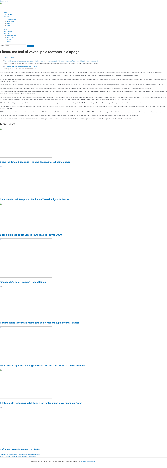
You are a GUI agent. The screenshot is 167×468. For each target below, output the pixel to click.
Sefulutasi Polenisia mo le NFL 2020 (20, 449)
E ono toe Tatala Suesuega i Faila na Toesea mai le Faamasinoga (35, 162)
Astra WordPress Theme (88, 461)
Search (2, 45)
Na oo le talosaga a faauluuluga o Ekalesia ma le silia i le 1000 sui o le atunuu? (42, 365)
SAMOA (9, 23)
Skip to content (4, 1)
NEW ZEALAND (11, 19)
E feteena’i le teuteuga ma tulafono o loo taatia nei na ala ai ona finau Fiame (41, 403)
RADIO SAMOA (7, 15)
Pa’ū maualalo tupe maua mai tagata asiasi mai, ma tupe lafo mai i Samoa (39, 322)
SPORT (9, 25)
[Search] (30, 46)
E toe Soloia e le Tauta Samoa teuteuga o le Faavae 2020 (31, 234)
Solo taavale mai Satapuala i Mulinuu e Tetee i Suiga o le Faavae (34, 199)
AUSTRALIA (10, 21)
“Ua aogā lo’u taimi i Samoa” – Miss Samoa (23, 282)
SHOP (5, 13)
